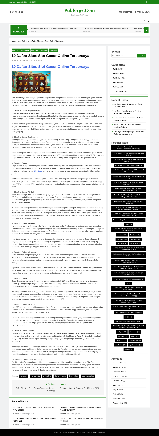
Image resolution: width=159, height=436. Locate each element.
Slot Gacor (38, 171)
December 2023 (118, 372)
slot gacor (23, 376)
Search (141, 56)
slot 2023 (128, 317)
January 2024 (118, 367)
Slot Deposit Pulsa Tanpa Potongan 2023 (128, 321)
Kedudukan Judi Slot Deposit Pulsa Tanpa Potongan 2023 (128, 255)
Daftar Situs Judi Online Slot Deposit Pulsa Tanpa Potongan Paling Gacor (128, 196)
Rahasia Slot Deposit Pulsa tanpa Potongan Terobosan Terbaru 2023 (129, 301)
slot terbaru (121, 340)
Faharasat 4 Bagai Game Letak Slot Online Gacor (128, 220)
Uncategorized (118, 91)
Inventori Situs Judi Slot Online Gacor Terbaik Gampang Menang (128, 229)
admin (16, 60)
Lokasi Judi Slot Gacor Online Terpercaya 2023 (129, 279)
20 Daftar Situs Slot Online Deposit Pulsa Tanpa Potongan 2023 (129, 160)
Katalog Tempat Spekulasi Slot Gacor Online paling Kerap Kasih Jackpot (129, 249)
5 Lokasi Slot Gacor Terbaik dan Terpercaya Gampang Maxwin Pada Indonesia (128, 148)
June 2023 (116, 385)
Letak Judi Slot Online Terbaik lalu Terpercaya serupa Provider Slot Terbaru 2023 (128, 267)
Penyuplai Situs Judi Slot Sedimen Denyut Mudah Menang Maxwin (128, 288)
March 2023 (117, 398)
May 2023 (116, 389)
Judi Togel (53, 50)
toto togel (128, 349)
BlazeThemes (100, 432)
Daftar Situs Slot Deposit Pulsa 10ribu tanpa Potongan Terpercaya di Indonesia (128, 208)
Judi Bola (15, 50)
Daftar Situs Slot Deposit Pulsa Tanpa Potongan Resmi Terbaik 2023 (129, 214)
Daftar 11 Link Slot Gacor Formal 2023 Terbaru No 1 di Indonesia (128, 171)
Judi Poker (35, 50)
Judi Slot (44, 50)
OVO (128, 283)
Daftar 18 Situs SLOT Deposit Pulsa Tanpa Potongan (128, 177)
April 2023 (116, 394)
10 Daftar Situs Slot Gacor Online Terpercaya (50, 66)
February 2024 (118, 363)
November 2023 (118, 376)
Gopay (129, 224)
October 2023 (118, 381)
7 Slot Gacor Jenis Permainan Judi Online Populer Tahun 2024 (40, 28)
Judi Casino (135, 235)
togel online (73, 376)
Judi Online (25, 50)
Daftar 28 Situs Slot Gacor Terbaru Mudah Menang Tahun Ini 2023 (128, 183)
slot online (47, 376)
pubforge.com (79, 10)
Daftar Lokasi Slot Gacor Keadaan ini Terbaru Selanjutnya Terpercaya (128, 189)
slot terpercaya (60, 376)
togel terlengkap (88, 376)
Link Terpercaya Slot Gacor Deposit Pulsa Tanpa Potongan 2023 (128, 274)
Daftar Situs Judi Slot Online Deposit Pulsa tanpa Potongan (128, 202)
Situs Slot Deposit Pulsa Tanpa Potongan (129, 312)
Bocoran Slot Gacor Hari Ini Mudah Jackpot (128, 165)
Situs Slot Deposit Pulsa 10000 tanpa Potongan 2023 (128, 307)
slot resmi (135, 336)
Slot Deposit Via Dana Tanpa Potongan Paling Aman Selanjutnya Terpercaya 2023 (128, 326)
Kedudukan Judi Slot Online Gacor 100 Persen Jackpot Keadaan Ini (128, 261)
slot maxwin (35, 376)
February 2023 (118, 403)
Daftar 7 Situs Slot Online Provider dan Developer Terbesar (92, 28)
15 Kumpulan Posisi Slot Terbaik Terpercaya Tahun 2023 (129, 154)
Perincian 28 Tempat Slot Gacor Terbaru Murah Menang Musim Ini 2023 (128, 295)
